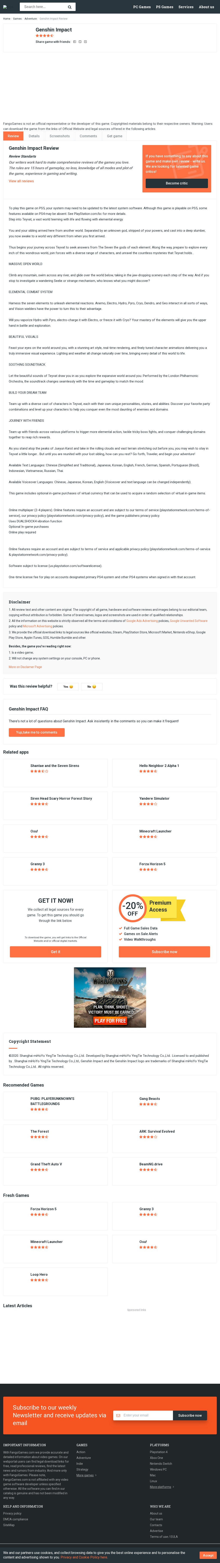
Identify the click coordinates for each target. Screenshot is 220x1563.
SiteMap (9, 1525)
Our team (156, 1519)
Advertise (156, 1531)
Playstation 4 (159, 1452)
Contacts (156, 1525)
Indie (79, 1463)
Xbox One (156, 1458)
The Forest (40, 1131)
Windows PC (158, 1469)
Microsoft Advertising (37, 626)
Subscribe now (164, 951)
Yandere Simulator (154, 798)
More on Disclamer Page (25, 666)
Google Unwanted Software (189, 621)
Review (13, 136)
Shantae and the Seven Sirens (55, 766)
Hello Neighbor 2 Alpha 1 (159, 766)
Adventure (30, 18)
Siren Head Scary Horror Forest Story (61, 798)
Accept (208, 1555)
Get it (55, 951)
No (89, 686)
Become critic (177, 183)
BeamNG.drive (151, 1164)
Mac (153, 1475)
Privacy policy (12, 1513)
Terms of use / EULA (164, 1536)
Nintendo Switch (161, 1463)
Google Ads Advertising (142, 621)
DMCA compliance (15, 1519)
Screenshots (60, 136)
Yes (65, 686)
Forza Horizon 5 (152, 864)
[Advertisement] (111, 1343)
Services (186, 7)
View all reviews (21, 181)
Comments (88, 136)
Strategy (82, 1469)
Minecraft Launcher (155, 831)
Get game (114, 136)
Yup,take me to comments (36, 732)
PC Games (142, 7)
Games (17, 18)
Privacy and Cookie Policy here (84, 1557)
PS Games (164, 7)
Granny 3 (38, 864)
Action (80, 1452)
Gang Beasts (149, 1099)
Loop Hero (39, 1275)
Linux (153, 1481)
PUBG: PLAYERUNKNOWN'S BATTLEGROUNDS (52, 1101)
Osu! (34, 831)
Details (34, 136)
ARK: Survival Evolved (157, 1131)
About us (206, 7)
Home (6, 18)
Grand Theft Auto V (46, 1164)
